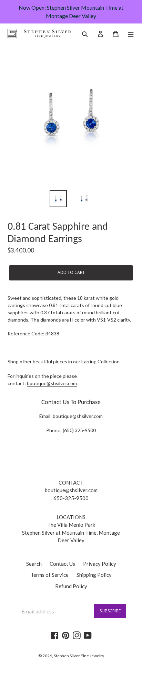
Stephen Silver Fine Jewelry (79, 655)
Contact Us (62, 564)
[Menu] (131, 33)
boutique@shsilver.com (52, 383)
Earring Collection (100, 361)
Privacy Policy (99, 564)
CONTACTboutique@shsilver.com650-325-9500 (71, 490)
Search (34, 564)
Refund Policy (71, 586)
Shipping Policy (94, 575)
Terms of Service (50, 575)
